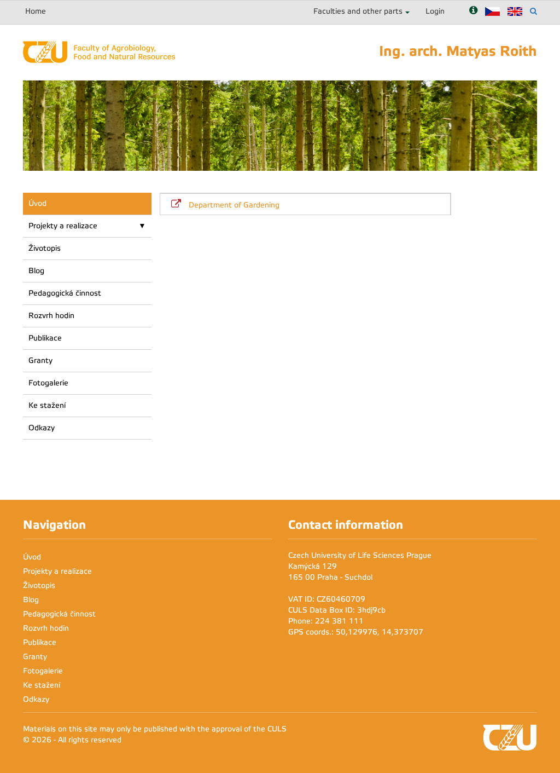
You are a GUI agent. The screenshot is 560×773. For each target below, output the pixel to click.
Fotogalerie (48, 383)
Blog (36, 271)
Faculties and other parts (357, 11)
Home (35, 11)
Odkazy (41, 428)
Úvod (37, 203)
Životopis (44, 248)
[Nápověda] (473, 11)
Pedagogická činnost (64, 293)
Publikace (45, 338)
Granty (40, 360)
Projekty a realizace (62, 226)
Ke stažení (47, 405)
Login (435, 11)
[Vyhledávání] (533, 11)
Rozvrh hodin (51, 315)
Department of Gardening (234, 205)
